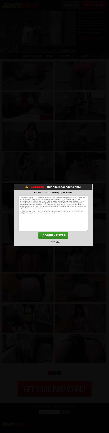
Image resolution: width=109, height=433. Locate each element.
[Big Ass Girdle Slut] (27, 288)
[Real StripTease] (80, 257)
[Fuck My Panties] (27, 318)
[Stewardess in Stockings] (80, 106)
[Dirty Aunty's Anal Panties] (27, 257)
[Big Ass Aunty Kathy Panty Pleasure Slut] (27, 75)
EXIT (58, 242)
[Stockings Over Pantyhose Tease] (27, 166)
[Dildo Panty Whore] (80, 348)
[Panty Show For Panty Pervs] (27, 106)
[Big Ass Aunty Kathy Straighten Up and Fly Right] (80, 288)
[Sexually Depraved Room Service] (27, 136)
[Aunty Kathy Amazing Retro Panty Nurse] (27, 348)
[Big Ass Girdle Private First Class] (80, 318)
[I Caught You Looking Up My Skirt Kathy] (80, 166)
